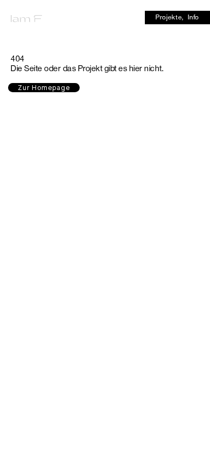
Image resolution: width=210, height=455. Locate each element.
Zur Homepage (44, 88)
